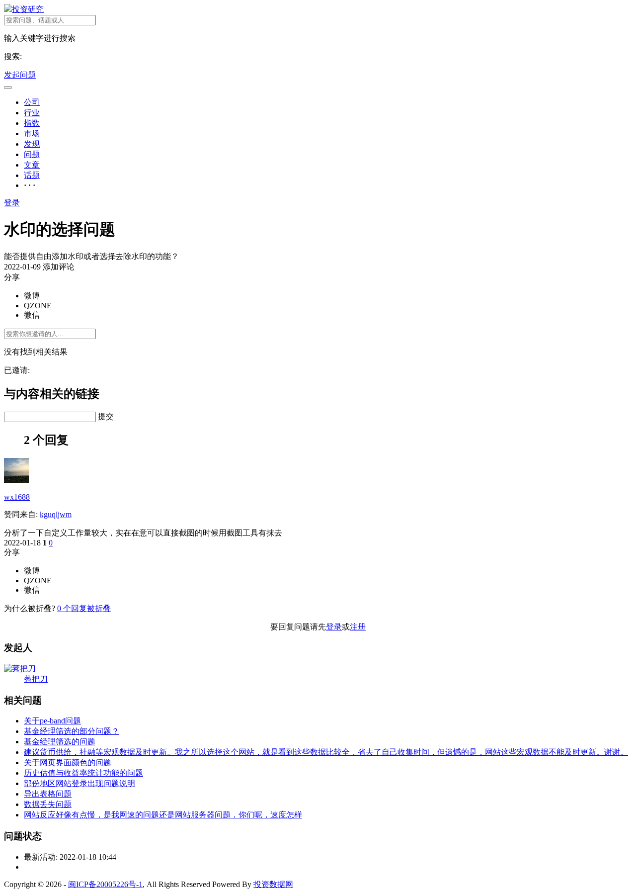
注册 (358, 627)
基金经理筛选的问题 (59, 741)
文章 (32, 165)
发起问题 (20, 75)
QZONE (38, 305)
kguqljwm (56, 514)
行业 (32, 112)
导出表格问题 (48, 794)
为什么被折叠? (29, 608)
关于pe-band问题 (52, 720)
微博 (32, 295)
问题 (32, 154)
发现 (32, 144)
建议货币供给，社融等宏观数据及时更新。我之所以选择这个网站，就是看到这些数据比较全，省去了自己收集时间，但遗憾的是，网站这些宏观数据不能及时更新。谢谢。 (326, 752)
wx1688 (17, 497)
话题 (32, 175)
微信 (32, 315)
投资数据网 (273, 884)
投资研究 (28, 9)
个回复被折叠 (84, 608)
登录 (12, 202)
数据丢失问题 (48, 804)
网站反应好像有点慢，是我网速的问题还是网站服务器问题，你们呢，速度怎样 (163, 814)
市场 (32, 133)
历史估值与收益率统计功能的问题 (83, 773)
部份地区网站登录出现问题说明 (79, 783)
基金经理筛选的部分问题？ (71, 731)
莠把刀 (36, 679)
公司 (32, 102)
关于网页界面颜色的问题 (67, 762)
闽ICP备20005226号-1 (105, 884)
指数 (32, 123)
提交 (106, 416)
